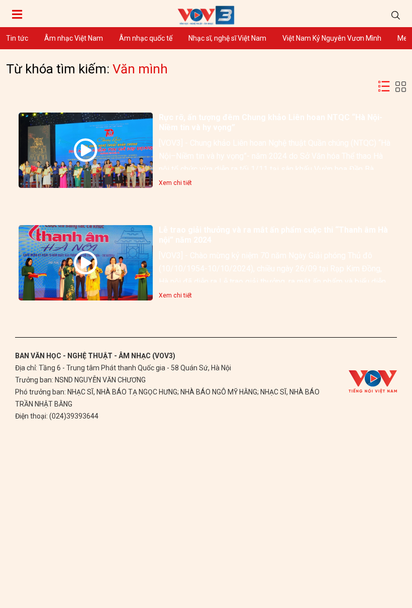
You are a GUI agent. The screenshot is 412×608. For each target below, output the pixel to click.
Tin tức (17, 38)
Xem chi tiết (175, 182)
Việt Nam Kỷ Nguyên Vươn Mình (331, 38)
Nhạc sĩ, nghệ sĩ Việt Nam (227, 38)
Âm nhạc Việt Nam (73, 38)
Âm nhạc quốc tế (145, 38)
